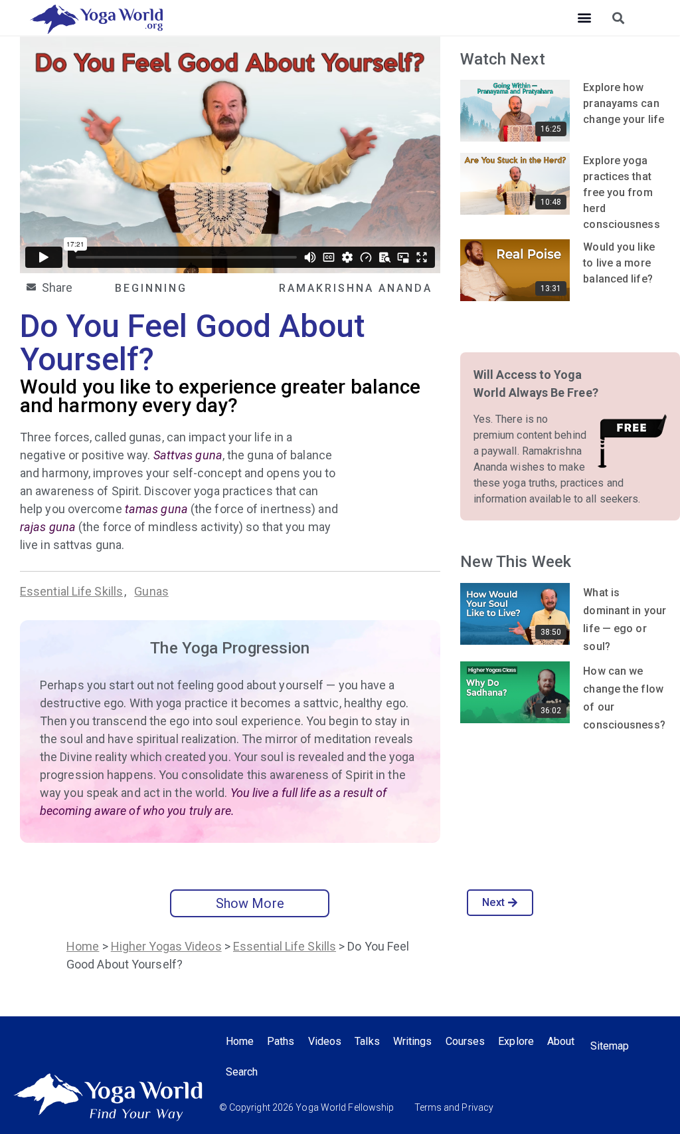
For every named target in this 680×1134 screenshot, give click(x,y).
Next (493, 902)
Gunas (151, 591)
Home (82, 946)
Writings (412, 1041)
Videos (325, 1041)
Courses (465, 1041)
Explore (516, 1041)
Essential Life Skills (71, 591)
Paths (281, 1041)
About (561, 1041)
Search (242, 1072)
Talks (367, 1041)
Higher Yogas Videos (166, 946)
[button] (584, 18)
